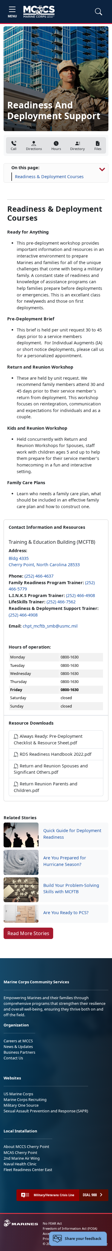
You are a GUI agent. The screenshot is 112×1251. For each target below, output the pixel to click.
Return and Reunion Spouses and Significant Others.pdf (51, 769)
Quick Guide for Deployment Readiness (72, 834)
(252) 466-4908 (80, 595)
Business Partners (19, 1052)
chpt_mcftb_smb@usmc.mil (50, 626)
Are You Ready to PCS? (65, 912)
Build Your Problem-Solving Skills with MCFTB (71, 888)
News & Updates (18, 1046)
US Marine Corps (18, 1093)
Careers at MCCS (18, 1040)
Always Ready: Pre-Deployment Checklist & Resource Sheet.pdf (48, 739)
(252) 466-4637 (38, 576)
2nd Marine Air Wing (22, 1158)
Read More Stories (28, 933)
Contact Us (13, 1058)
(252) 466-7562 (61, 602)
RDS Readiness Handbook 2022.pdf (55, 754)
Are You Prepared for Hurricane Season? (64, 861)
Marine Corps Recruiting (25, 1099)
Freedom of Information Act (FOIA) (70, 1228)
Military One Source (21, 1105)
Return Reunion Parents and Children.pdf (45, 787)
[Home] (39, 11)
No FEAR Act (52, 1223)
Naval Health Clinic (20, 1164)
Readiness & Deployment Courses (49, 176)
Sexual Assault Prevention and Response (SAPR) (46, 1111)
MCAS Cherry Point (20, 1152)
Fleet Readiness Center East (28, 1169)
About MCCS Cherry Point (26, 1146)
